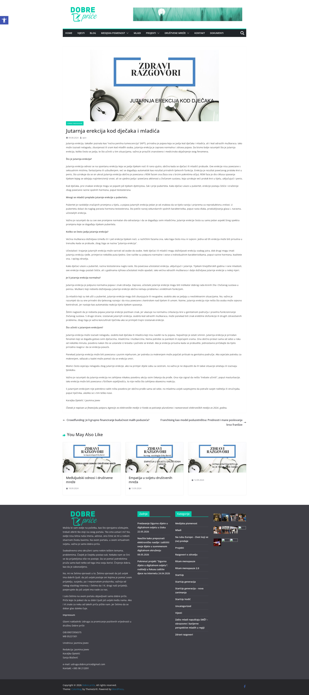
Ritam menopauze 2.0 (187, 568)
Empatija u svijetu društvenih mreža (150, 480)
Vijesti (81, 33)
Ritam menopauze (185, 561)
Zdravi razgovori (74, 123)
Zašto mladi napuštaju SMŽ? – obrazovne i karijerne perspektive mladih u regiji (191, 623)
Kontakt (199, 33)
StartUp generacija (185, 581)
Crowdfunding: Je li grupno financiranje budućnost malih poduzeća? (108, 420)
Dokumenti (217, 33)
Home (68, 33)
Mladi (137, 33)
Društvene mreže (175, 33)
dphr (84, 137)
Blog (93, 33)
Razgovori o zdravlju (186, 554)
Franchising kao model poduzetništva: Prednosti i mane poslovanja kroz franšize (201, 422)
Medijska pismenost (113, 33)
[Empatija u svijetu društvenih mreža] (154, 444)
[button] (4, 20)
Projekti (151, 33)
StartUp (179, 574)
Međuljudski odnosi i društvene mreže (89, 480)
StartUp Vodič (183, 599)
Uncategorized (183, 606)
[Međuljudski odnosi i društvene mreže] (92, 444)
